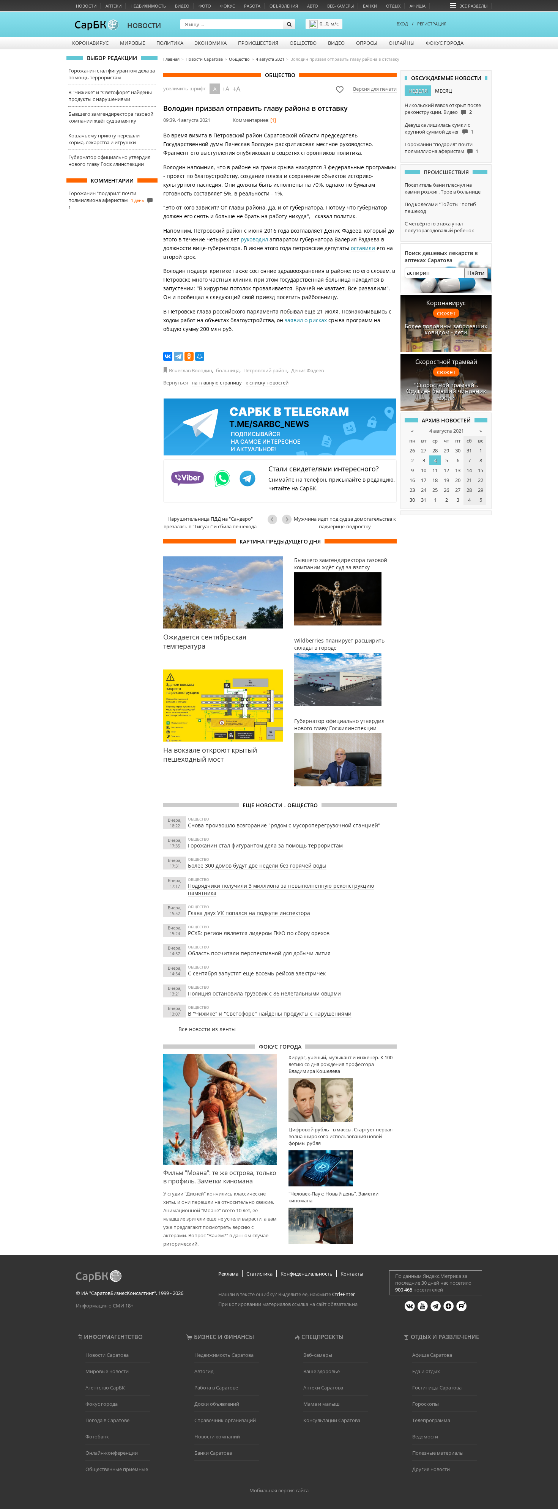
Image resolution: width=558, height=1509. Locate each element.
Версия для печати (375, 88)
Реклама (228, 1273)
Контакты (351, 1273)
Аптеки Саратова (323, 1387)
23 (412, 490)
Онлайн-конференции (111, 1452)
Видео (182, 6)
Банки (370, 6)
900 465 (403, 1289)
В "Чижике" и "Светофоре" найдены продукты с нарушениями (110, 95)
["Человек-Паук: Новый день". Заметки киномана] (342, 1226)
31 (469, 450)
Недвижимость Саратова (224, 1354)
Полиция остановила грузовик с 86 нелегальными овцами (264, 993)
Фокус (227, 6)
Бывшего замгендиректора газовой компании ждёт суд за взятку (110, 117)
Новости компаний (217, 1436)
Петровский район (265, 370)
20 (457, 480)
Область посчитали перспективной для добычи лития (259, 953)
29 (446, 450)
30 (457, 450)
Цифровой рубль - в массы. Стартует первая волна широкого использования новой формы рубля (340, 1136)
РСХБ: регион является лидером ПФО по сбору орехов (258, 933)
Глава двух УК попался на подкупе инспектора (249, 913)
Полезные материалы (437, 1452)
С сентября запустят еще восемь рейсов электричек (257, 973)
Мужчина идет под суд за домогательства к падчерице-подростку (345, 522)
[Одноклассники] (189, 356)
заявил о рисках (306, 320)
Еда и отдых (426, 1371)
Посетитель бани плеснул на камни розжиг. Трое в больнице (443, 188)
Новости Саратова (107, 1354)
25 (435, 490)
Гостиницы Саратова (437, 1387)
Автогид (203, 1371)
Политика (169, 42)
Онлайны (402, 42)
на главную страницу (217, 382)
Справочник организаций (225, 1420)
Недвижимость (148, 6)
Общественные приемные (116, 1469)
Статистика (259, 1273)
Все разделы (473, 6)
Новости (86, 6)
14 (469, 470)
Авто (312, 6)
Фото (205, 6)
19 (446, 480)
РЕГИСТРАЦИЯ (431, 24)
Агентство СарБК (105, 1387)
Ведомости (425, 1436)
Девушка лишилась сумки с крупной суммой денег (437, 128)
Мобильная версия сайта (279, 1490)
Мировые (132, 42)
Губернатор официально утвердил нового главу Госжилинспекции (109, 160)
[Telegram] (178, 356)
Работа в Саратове (216, 1387)
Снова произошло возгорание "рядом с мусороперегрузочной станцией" (284, 825)
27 (423, 450)
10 (423, 470)
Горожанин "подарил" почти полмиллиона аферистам (102, 196)
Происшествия (258, 42)
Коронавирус (90, 42)
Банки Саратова (213, 1452)
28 (435, 450)
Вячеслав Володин (190, 370)
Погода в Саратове (107, 1420)
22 (480, 480)
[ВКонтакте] (167, 356)
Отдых (393, 6)
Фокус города (444, 42)
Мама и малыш (321, 1403)
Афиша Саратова (432, 1354)
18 (435, 480)
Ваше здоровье (321, 1371)
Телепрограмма (431, 1420)
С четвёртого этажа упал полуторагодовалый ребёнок (439, 227)
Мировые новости (107, 1371)
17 (423, 480)
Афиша (418, 6)
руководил (254, 239)
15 (480, 470)
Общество (303, 42)
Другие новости (431, 1469)
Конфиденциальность (307, 1273)
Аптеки (113, 6)
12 (446, 470)
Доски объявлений (216, 1403)
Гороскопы (425, 1403)
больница (228, 370)
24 (423, 490)
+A (225, 89)
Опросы (366, 42)
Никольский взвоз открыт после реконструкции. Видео (443, 108)
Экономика (211, 42)
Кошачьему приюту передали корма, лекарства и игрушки (104, 139)
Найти (476, 273)
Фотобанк (97, 1436)
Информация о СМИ (100, 1305)
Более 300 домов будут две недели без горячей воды (257, 865)
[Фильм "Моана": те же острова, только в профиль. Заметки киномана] (220, 1109)
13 (457, 470)
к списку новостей (267, 382)
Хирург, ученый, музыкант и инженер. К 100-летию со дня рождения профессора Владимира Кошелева (341, 1064)
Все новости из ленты (207, 1029)
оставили (363, 248)
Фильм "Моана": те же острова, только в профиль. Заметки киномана (219, 1177)
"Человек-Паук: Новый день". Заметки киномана (333, 1197)
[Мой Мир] (199, 356)
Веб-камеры (340, 6)
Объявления (284, 6)
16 (412, 480)
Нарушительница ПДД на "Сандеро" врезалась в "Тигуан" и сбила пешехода (210, 522)
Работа (252, 6)
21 (469, 480)
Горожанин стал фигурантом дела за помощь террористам (111, 74)
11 (435, 470)
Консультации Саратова (331, 1420)
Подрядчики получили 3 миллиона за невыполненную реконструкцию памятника (281, 889)
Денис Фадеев (307, 370)
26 (412, 450)
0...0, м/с (329, 23)
